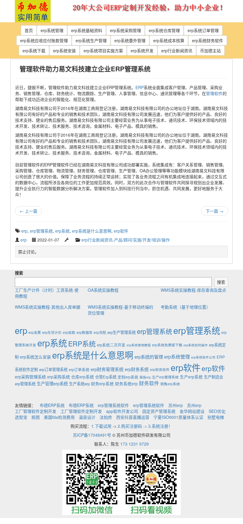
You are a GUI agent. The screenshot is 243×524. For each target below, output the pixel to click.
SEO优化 (217, 411)
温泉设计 (87, 417)
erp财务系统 (137, 369)
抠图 (35, 417)
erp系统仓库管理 (164, 30)
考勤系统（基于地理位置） (185, 307)
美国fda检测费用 (59, 417)
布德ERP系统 (52, 405)
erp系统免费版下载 (167, 344)
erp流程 (100, 332)
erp (24, 231)
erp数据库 (84, 332)
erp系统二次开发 (111, 345)
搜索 (19, 273)
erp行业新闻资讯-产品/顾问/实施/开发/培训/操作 (125, 240)
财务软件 (149, 383)
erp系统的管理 (149, 356)
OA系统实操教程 (103, 290)
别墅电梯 (215, 417)
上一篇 (28, 211)
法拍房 (106, 417)
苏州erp (175, 405)
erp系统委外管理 (130, 40)
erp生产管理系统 (121, 332)
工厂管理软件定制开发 (35, 411)
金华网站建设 (192, 411)
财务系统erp (126, 383)
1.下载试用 (101, 426)
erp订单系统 (79, 369)
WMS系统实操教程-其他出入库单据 (47, 307)
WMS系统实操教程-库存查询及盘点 (193, 290)
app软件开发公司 (122, 411)
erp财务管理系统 (107, 369)
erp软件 (121, 231)
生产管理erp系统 (52, 383)
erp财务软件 (160, 369)
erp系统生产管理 (91, 40)
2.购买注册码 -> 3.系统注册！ (145, 426)
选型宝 (21, 417)
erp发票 (34, 332)
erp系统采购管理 (125, 30)
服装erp (145, 377)
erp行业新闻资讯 (176, 50)
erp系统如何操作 (195, 345)
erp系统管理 (52, 30)
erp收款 (69, 332)
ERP (139, 87)
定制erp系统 (128, 377)
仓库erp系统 (82, 377)
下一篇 (214, 211)
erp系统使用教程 (139, 345)
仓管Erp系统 (105, 377)
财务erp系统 (102, 383)
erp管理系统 (41, 231)
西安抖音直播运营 (132, 417)
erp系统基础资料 (86, 30)
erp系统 (62, 231)
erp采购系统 (58, 377)
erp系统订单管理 (203, 30)
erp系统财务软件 (207, 40)
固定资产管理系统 (158, 411)
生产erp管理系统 (165, 376)
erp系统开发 (142, 50)
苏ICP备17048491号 (92, 435)
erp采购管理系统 (30, 377)
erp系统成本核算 (168, 40)
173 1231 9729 (134, 444)
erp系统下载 (34, 50)
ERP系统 (82, 343)
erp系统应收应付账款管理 (44, 40)
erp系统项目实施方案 (103, 50)
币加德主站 (210, 50)
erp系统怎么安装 (35, 357)
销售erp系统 (170, 383)
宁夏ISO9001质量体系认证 (178, 417)
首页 (29, 30)
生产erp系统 (191, 377)
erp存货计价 (52, 332)
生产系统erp (79, 383)
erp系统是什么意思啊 (91, 231)
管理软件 (214, 93)
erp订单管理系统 (53, 369)
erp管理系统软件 (113, 405)
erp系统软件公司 (203, 357)
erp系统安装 (64, 50)
